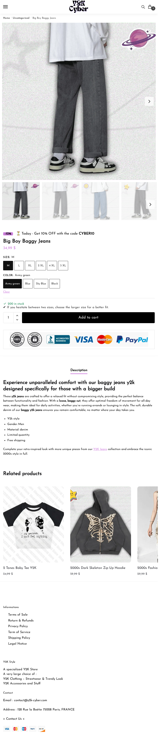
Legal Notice (17, 643)
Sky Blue (41, 283)
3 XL (63, 265)
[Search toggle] (143, 7)
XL (30, 265)
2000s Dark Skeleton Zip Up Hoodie (97, 568)
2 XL (41, 265)
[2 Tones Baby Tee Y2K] (33, 524)
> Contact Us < (14, 719)
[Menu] (9, 7)
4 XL (52, 265)
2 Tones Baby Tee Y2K (19, 568)
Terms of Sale (18, 614)
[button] (149, 101)
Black (54, 283)
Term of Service (19, 632)
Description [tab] (78, 370)
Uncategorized (21, 18)
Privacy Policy (18, 626)
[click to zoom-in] (80, 101)
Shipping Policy (19, 638)
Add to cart (88, 318)
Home (6, 18)
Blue (27, 283)
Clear (6, 292)
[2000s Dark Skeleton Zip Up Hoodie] (100, 524)
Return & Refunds (21, 620)
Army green (12, 283)
